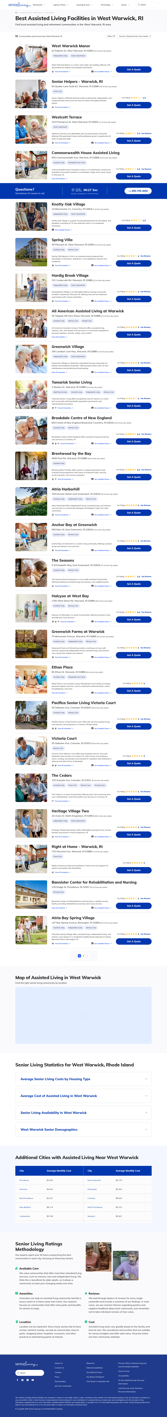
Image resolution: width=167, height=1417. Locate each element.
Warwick (23, 1189)
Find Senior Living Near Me (97, 1381)
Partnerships (60, 1381)
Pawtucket (92, 1189)
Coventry (91, 1198)
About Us (59, 1363)
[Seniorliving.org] (19, 4)
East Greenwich (94, 1180)
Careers (58, 1372)
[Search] (139, 5)
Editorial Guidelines (94, 1368)
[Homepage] (16, 13)
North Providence (95, 1207)
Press (57, 1377)
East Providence (26, 1198)
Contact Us (59, 1368)
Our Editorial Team (94, 1372)
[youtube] (33, 1380)
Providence (24, 1180)
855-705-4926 (138, 190)
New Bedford (25, 1207)
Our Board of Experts (95, 1377)
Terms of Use (123, 1371)
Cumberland (24, 1216)
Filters (110, 36)
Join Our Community (63, 1386)
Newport (91, 1216)
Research (90, 1363)
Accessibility (123, 1376)
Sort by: (133, 36)
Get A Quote (134, 69)
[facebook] (17, 1380)
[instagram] (28, 1380)
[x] (22, 1380)
